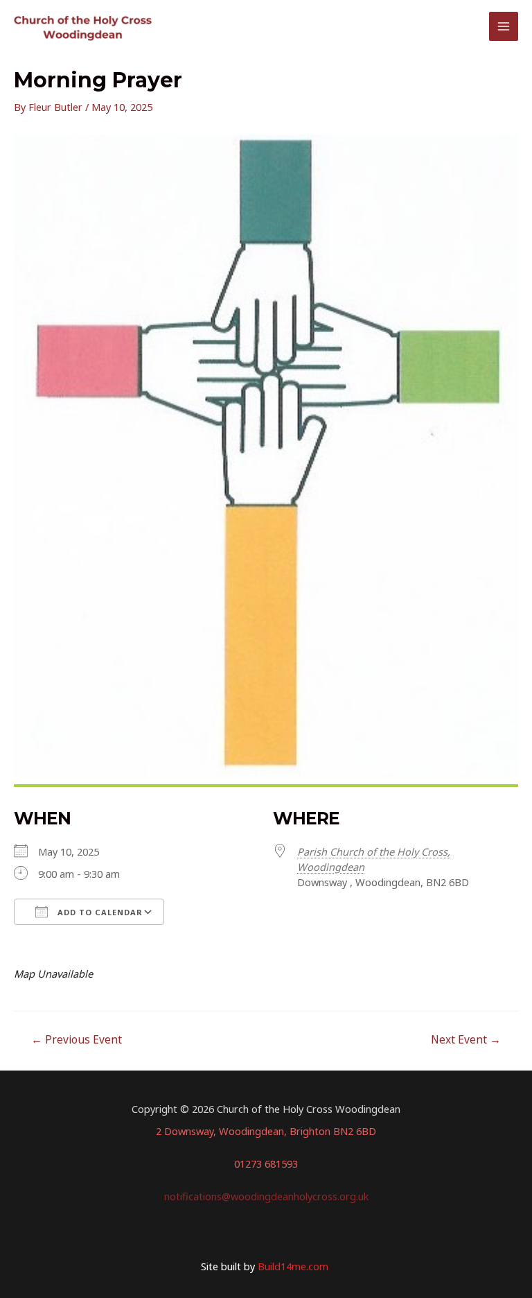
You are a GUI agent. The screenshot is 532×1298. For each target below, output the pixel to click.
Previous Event (76, 1039)
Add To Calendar (99, 912)
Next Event (466, 1039)
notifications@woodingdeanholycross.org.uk (266, 1196)
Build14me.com (294, 1266)
